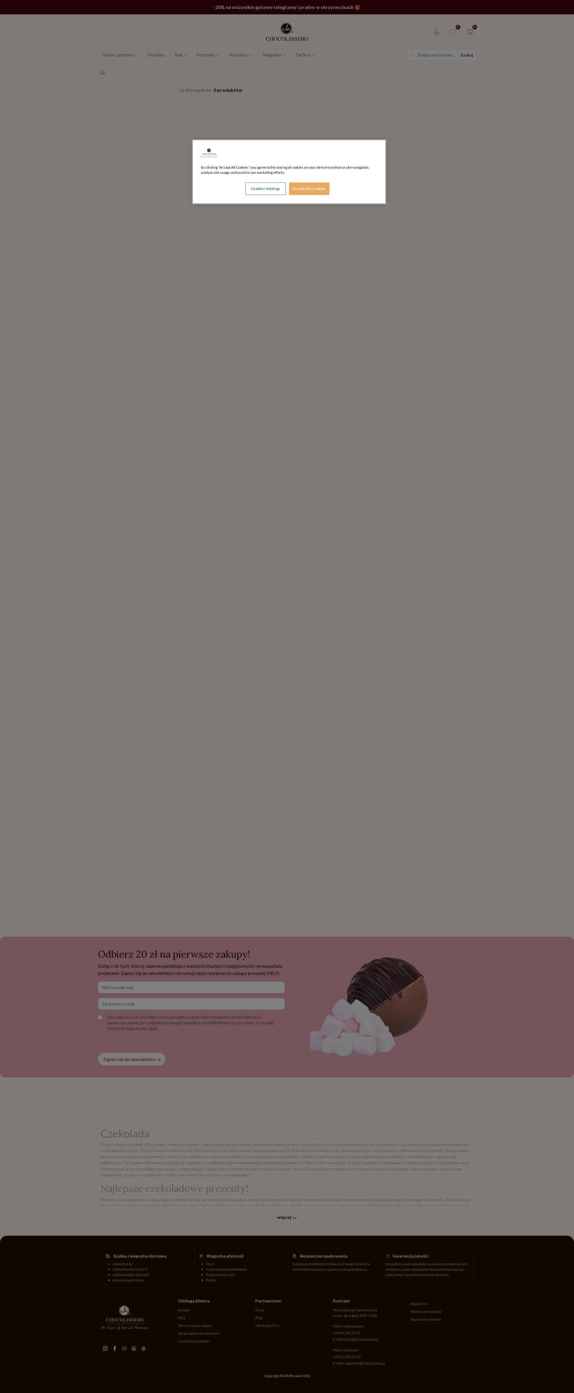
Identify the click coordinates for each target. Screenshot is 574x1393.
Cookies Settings (265, 188)
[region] (289, 171)
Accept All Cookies (309, 188)
